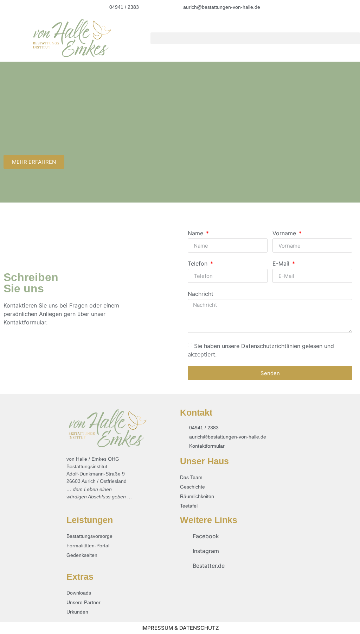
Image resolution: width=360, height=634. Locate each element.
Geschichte (192, 487)
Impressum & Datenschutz (180, 627)
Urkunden (77, 612)
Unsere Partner (83, 602)
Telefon (198, 264)
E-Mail (281, 264)
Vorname (285, 233)
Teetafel (189, 506)
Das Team (191, 477)
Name (196, 233)
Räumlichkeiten (197, 496)
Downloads (78, 593)
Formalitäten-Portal (87, 545)
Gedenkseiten (81, 555)
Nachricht (200, 294)
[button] (255, 38)
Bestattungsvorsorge (89, 536)
